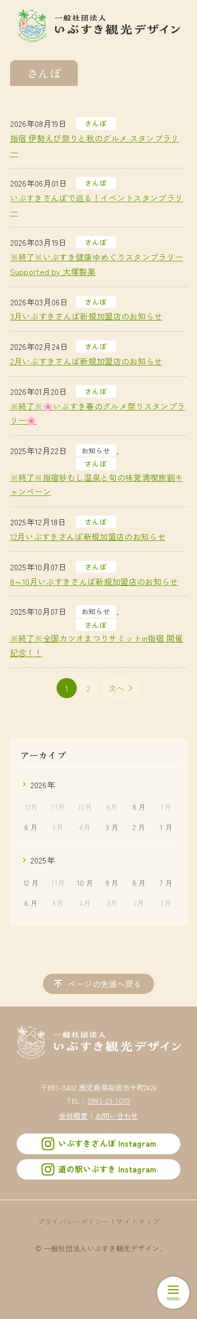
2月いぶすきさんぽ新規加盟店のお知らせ (86, 361)
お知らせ (95, 450)
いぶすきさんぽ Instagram (107, 1143)
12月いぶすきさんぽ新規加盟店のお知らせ (88, 536)
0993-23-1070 (108, 1100)
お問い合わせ (116, 1115)
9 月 (112, 883)
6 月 (31, 827)
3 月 (112, 827)
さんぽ (96, 123)
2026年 (43, 785)
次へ (116, 688)
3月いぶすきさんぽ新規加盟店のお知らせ (86, 316)
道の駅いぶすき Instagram (107, 1169)
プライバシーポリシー (73, 1221)
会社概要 (73, 1115)
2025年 (43, 860)
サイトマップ (138, 1221)
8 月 (139, 807)
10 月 (85, 883)
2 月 (139, 827)
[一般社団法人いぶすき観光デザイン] (99, 25)
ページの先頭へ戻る (105, 984)
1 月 (166, 827)
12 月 (30, 883)
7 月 (166, 883)
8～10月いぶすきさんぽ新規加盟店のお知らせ (94, 581)
